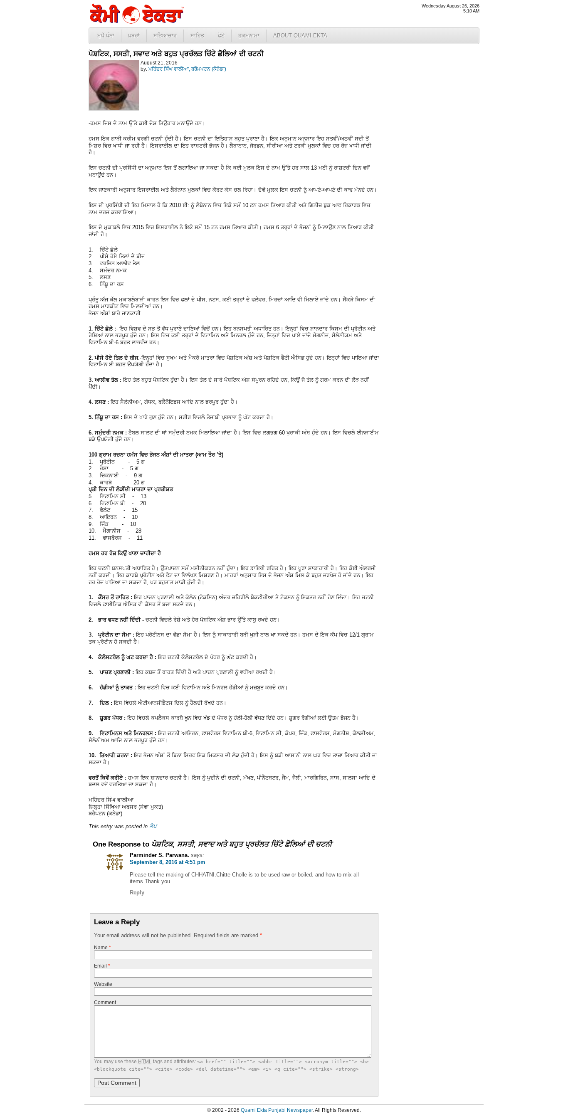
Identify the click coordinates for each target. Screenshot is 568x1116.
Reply (137, 892)
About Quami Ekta (300, 35)
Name (102, 948)
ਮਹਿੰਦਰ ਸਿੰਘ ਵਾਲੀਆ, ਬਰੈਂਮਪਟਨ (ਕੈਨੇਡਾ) (187, 69)
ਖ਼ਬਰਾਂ (134, 35)
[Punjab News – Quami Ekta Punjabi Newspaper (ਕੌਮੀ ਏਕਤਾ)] (136, 21)
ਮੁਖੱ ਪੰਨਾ (105, 35)
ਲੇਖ (152, 826)
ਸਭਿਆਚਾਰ (165, 35)
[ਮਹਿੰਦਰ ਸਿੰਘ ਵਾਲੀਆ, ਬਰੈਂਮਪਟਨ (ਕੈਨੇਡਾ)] (114, 109)
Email (102, 966)
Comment (105, 1002)
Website (103, 984)
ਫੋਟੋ (221, 35)
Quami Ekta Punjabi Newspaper (277, 1110)
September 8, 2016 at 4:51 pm (167, 862)
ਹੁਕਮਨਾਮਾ (248, 35)
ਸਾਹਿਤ (197, 35)
